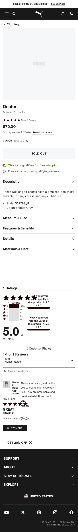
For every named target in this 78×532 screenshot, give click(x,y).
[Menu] (6, 13)
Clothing (13, 24)
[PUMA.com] (39, 13)
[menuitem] (6, 512)
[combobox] (39, 360)
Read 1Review (28, 120)
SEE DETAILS (58, 4)
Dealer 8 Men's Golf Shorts (15, 388)
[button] (14, 306)
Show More (15, 428)
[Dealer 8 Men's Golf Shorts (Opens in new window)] (6, 389)
